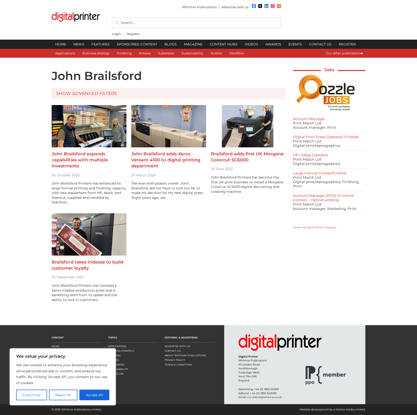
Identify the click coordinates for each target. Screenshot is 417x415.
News (55, 346)
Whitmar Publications (199, 7)
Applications (117, 346)
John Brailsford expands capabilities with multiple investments (80, 160)
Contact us (173, 350)
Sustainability (118, 369)
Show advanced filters (86, 93)
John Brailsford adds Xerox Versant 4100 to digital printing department (165, 160)
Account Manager (309, 118)
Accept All (94, 395)
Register (133, 34)
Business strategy (121, 350)
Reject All (63, 395)
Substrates (116, 364)
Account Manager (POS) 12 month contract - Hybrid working (323, 197)
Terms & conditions (178, 364)
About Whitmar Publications (185, 355)
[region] (63, 376)
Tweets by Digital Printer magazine (314, 227)
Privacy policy (175, 360)
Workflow (116, 373)
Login (116, 34)
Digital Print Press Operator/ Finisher (326, 137)
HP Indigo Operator (310, 155)
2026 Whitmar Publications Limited (78, 409)
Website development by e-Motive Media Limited (332, 409)
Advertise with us (235, 7)
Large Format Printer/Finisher (320, 173)
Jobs (329, 69)
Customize (31, 395)
